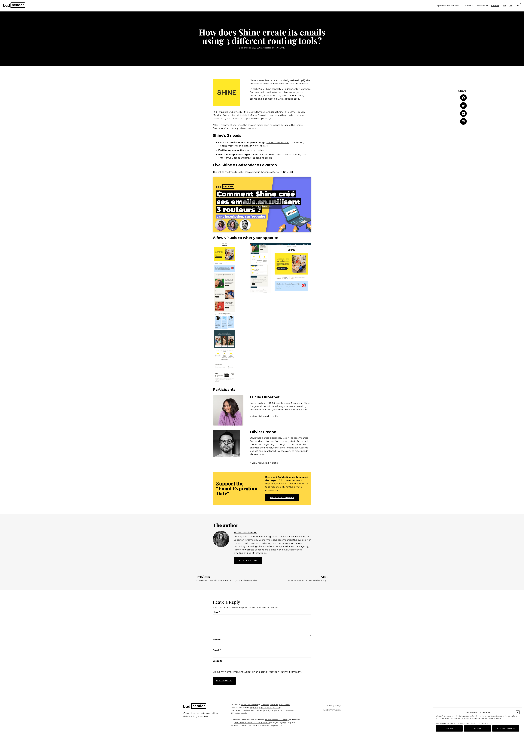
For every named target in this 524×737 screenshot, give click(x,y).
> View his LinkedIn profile (264, 416)
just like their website (277, 142)
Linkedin (265, 704)
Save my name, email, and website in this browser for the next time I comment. (258, 671)
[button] (517, 712)
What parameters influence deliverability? (307, 580)
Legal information (332, 710)
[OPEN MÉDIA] (472, 5)
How (216, 612)
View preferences (506, 728)
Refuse (477, 728)
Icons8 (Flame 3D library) (277, 719)
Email (217, 650)
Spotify (254, 707)
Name (217, 640)
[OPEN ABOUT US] (487, 5)
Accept (449, 728)
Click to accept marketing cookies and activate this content (262, 204)
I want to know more (282, 497)
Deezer (276, 707)
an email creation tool (267, 92)
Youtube (274, 704)
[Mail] (463, 121)
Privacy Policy (334, 705)
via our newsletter (249, 704)
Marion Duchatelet (245, 532)
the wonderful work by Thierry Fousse (252, 722)
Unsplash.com (276, 725)
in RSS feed (284, 704)
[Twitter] (463, 105)
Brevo (268, 477)
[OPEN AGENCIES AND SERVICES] (461, 5)
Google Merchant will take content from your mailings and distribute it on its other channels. (227, 580)
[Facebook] (463, 97)
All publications (250, 559)
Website (217, 661)
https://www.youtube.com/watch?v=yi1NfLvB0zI (267, 172)
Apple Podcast (265, 707)
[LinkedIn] (463, 113)
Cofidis (282, 477)
